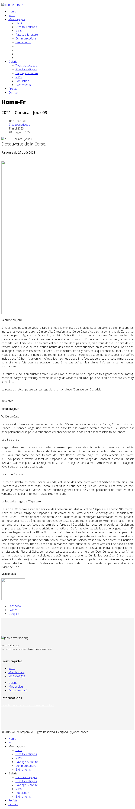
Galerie (12, 62)
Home (12, 11)
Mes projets (16, 686)
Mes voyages (16, 19)
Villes (18, 31)
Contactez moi (17, 690)
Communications (25, 38)
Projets (12, 89)
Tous (18, 23)
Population (22, 81)
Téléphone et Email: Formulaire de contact (27, 705)
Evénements (23, 42)
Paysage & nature (26, 35)
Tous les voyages (26, 65)
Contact (13, 92)
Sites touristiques (26, 27)
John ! (11, 15)
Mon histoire (16, 672)
